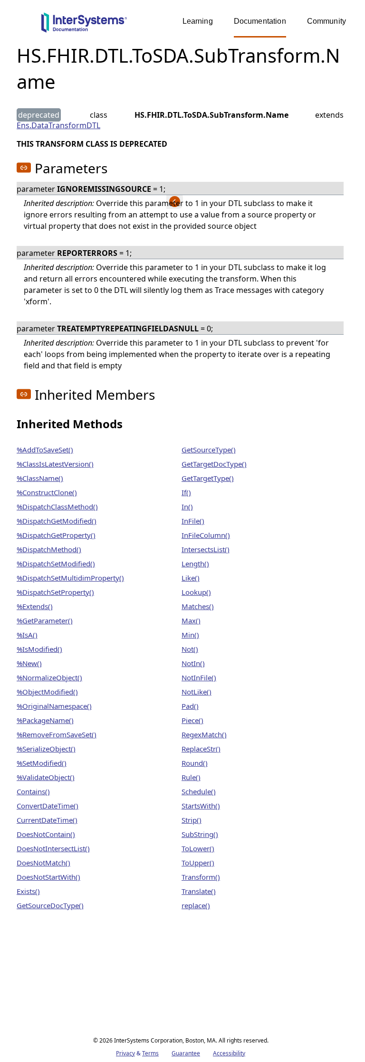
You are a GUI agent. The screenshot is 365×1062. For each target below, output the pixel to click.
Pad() (190, 706)
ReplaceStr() (201, 748)
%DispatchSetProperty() (55, 592)
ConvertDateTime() (47, 805)
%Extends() (35, 606)
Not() (190, 649)
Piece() (192, 720)
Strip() (192, 820)
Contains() (33, 791)
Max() (191, 620)
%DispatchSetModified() (56, 563)
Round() (195, 763)
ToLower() (198, 848)
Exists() (28, 891)
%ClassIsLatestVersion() (55, 464)
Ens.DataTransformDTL (58, 125)
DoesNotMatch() (43, 862)
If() (186, 492)
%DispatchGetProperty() (56, 535)
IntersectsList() (206, 549)
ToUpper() (198, 862)
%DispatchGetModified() (56, 521)
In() (187, 506)
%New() (29, 663)
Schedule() (199, 791)
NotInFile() (199, 677)
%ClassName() (40, 478)
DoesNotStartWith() (48, 877)
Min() (190, 634)
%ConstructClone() (47, 492)
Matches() (198, 606)
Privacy (125, 1053)
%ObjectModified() (47, 691)
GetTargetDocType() (214, 464)
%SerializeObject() (46, 748)
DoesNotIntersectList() (53, 848)
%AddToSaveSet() (45, 449)
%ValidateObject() (46, 777)
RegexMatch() (204, 734)
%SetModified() (42, 763)
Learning (197, 21)
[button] (24, 167)
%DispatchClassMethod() (57, 506)
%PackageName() (45, 720)
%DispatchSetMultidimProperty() (70, 578)
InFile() (193, 521)
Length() (195, 563)
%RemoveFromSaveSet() (56, 734)
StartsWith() (201, 805)
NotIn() (193, 663)
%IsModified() (39, 649)
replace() (196, 905)
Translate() (199, 891)
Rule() (191, 777)
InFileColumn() (206, 535)
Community (326, 21)
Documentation (260, 21)
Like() (191, 578)
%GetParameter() (45, 620)
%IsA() (27, 634)
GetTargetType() (208, 478)
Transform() (201, 877)
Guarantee (186, 1053)
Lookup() (196, 592)
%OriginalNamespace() (54, 706)
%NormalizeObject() (49, 677)
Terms (150, 1053)
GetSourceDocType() (50, 905)
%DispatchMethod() (49, 549)
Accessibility (229, 1053)
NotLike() (196, 691)
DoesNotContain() (46, 834)
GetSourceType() (209, 449)
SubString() (200, 834)
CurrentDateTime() (47, 820)
